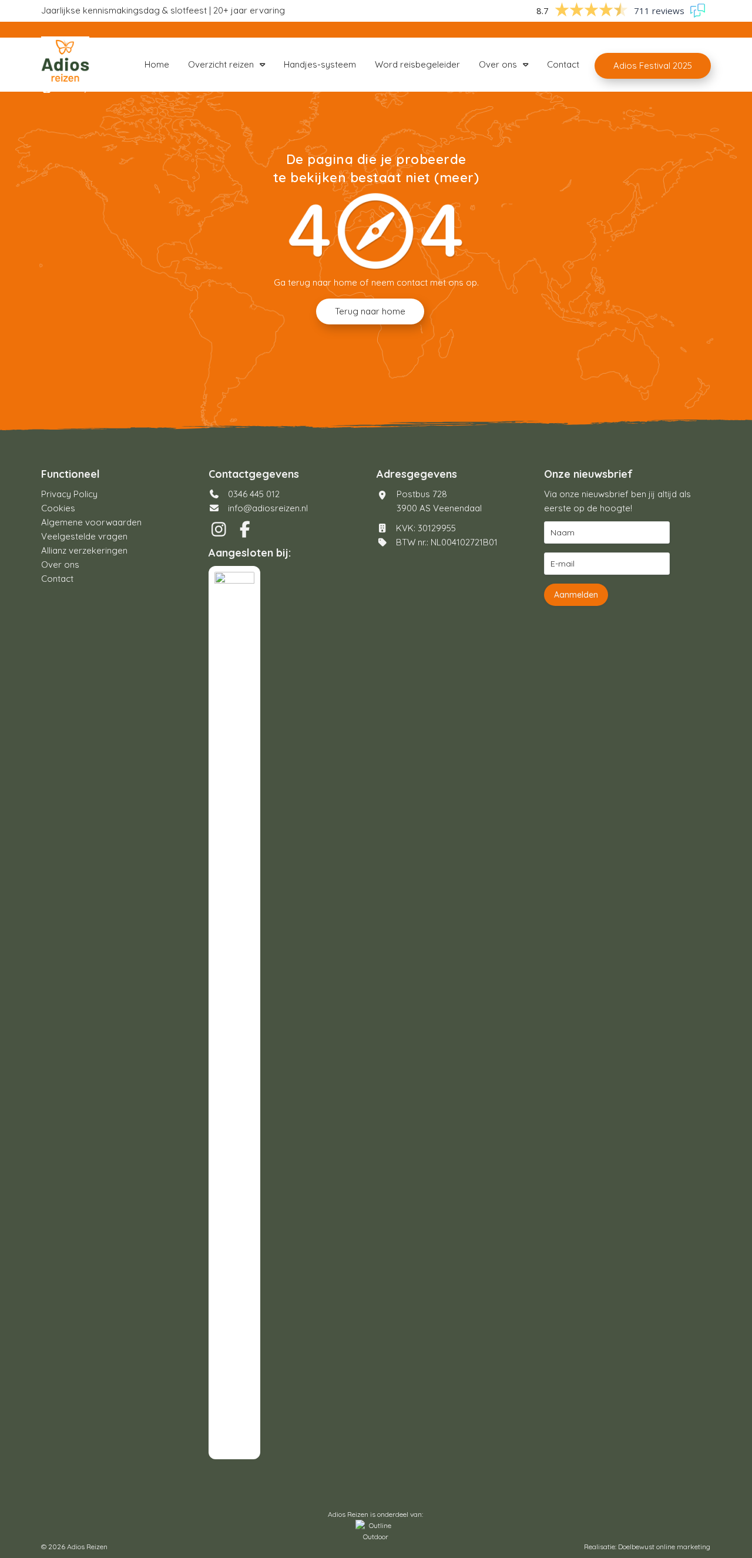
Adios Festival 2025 (652, 65)
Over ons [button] (498, 64)
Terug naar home (370, 311)
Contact (563, 64)
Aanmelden (576, 594)
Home (157, 64)
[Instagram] (221, 532)
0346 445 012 (253, 494)
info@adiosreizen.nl (268, 508)
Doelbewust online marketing (664, 1546)
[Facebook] (246, 532)
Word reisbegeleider (417, 64)
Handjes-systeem (320, 64)
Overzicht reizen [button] (221, 64)
